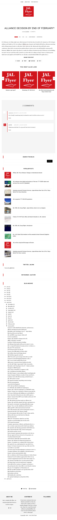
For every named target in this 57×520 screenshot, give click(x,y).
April (9, 320)
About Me (27, 1)
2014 (7, 294)
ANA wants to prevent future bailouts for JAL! (19, 362)
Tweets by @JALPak (9, 268)
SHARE (18, 60)
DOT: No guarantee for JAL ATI (15, 349)
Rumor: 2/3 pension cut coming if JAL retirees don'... (21, 442)
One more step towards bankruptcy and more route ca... (22, 449)
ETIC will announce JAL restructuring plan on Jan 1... (21, 409)
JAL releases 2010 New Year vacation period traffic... (21, 460)
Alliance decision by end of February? (17, 329)
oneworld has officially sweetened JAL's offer (19, 438)
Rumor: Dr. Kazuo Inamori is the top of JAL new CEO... (21, 446)
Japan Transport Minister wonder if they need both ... (21, 375)
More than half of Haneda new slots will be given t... (21, 395)
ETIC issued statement (13, 422)
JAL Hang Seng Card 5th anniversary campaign (20, 462)
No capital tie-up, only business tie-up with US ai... (21, 444)
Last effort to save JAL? (13, 447)
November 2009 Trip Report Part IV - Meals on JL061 (21, 366)
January (10, 326)
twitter (25, 488)
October (10, 308)
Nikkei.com (25, 44)
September (11, 310)
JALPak (23, 31)
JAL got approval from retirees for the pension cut (20, 435)
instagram (33, 488)
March (10, 322)
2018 (7, 288)
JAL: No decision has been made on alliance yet (19, 400)
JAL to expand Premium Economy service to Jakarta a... (21, 346)
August (10, 312)
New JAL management (13, 382)
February (10, 324)
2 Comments (32, 31)
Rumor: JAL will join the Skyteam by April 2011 (19, 440)
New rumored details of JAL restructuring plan (19, 429)
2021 (7, 286)
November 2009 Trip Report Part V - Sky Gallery (20, 331)
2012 (7, 298)
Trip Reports (34, 1)
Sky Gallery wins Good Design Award (17, 353)
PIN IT (40, 60)
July (9, 314)
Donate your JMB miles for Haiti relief (17, 351)
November (10, 306)
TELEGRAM (32, 60)
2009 (7, 479)
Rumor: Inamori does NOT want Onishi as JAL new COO (22, 397)
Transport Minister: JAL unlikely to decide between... (21, 451)
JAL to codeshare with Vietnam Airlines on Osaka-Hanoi (22, 455)
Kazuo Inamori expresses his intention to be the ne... (21, 433)
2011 (7, 300)
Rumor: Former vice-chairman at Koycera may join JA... (22, 391)
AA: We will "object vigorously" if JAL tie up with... (20, 364)
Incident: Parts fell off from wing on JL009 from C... (21, 377)
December (10, 304)
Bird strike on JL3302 (13, 473)
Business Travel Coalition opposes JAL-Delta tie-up (21, 457)
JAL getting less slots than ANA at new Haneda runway (22, 466)
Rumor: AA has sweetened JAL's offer (17, 453)
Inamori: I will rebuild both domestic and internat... (21, 327)
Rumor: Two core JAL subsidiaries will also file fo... (20, 406)
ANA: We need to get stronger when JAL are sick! (20, 357)
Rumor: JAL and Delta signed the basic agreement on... (21, 402)
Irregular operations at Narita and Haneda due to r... (21, 424)
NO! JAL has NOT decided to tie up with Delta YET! (20, 469)
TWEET (25, 60)
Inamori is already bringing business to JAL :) (19, 358)
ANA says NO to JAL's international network (19, 407)
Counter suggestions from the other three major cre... (21, 458)
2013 (7, 296)
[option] (11, 81)
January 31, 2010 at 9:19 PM (19, 113)
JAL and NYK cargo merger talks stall (17, 335)
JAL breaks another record (14, 431)
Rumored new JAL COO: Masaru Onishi (17, 411)
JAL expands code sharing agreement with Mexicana (21, 427)
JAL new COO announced (14, 347)
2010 (7, 302)
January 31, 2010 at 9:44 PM (20, 125)
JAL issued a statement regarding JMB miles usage (20, 404)
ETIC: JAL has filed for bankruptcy (16, 386)
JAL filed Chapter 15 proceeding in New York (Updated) (21, 373)
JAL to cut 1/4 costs (12, 398)
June (9, 316)
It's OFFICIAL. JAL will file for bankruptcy (18, 387)
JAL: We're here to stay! (13, 378)
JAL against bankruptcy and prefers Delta (18, 477)
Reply (10, 118)
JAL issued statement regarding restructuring (19, 380)
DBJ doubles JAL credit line (14, 475)
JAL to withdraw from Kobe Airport (16, 371)
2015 (7, 292)
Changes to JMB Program (14, 367)
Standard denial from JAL (14, 437)
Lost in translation (12, 337)
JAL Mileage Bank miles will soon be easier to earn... (21, 344)
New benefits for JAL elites (14, 471)
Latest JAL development (14, 384)
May (9, 318)
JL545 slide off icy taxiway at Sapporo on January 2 (20, 464)
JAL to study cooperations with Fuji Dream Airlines (21, 426)
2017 (7, 290)
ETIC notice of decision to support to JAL (18, 369)
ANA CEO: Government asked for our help (18, 418)
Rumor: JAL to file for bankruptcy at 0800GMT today (21, 389)
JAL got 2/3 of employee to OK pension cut (18, 467)
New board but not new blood (15, 333)
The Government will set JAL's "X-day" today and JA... (21, 413)
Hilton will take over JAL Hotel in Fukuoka (18, 415)
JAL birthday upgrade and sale (15, 355)
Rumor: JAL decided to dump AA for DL (17, 338)
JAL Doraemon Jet (12, 417)
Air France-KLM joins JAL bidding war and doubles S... (21, 393)
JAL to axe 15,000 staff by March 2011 (17, 360)
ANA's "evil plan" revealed (14, 340)
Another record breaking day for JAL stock (18, 420)
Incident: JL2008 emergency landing (17, 342)
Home (22, 1)
